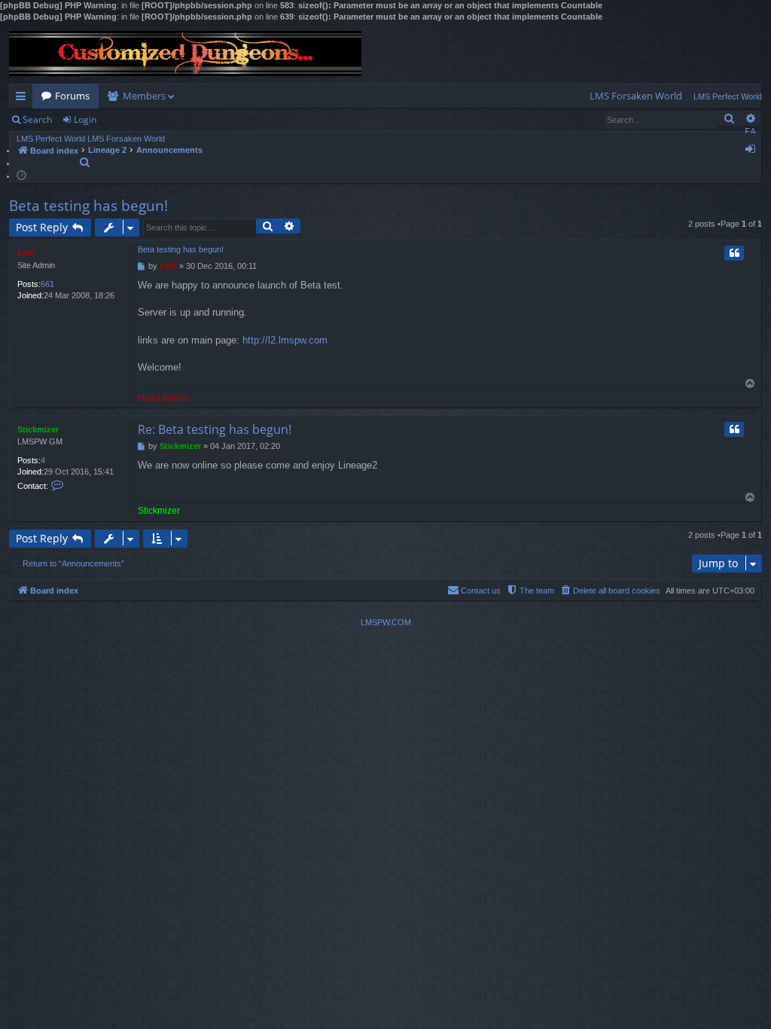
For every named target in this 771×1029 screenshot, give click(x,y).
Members (144, 95)
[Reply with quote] (734, 253)
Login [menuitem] (753, 151)
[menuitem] (636, 96)
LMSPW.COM (386, 622)
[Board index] (185, 53)
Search (37, 119)
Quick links (23, 98)
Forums (72, 95)
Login (85, 119)
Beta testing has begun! (88, 205)
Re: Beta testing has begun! (214, 429)
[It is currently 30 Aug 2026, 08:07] (21, 174)
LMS (26, 253)
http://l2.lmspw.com (285, 340)
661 (47, 284)
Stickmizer (38, 429)
